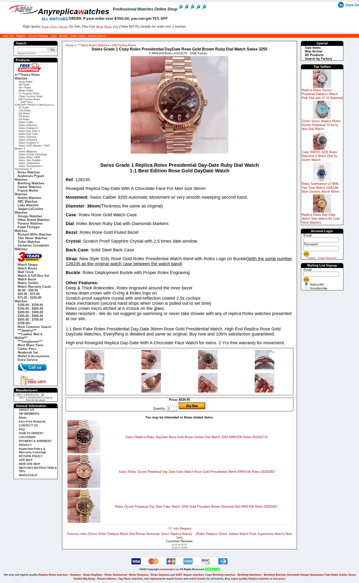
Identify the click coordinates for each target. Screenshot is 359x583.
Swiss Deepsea (28, 139)
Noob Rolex (25, 81)
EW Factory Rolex (124, 45)
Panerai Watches (30, 223)
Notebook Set (28, 352)
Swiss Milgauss (28, 151)
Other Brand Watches (34, 220)
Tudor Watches (29, 242)
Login (53, 35)
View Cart (8, 35)
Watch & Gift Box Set (33, 275)
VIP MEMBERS (29, 413)
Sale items (313, 47)
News (23, 417)
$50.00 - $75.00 (29, 294)
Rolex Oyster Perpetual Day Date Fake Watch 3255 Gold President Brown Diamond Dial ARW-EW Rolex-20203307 (196, 506)
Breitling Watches (31, 183)
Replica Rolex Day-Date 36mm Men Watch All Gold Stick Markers (320, 218)
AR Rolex (24, 84)
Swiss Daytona (27, 136)
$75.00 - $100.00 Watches (28, 299)
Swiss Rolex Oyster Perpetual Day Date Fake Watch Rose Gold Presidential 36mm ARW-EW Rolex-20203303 (197, 472)
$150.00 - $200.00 (30, 308)
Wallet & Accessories (33, 356)
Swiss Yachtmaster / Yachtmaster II (29, 167)
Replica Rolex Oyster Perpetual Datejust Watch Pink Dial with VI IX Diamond (322, 94)
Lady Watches (28, 205)
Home (70, 45)
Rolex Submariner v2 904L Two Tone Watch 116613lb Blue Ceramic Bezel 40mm (320, 187)
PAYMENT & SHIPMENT (35, 441)
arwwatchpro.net (169, 569)
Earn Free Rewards (32, 421)
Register (21, 35)
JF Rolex (24, 107)
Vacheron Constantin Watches (32, 247)
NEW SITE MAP (29, 464)
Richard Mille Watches (34, 234)
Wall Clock (26, 272)
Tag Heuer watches (130, 578)
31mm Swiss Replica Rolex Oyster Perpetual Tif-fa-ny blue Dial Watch (321, 125)
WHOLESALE (28, 475)
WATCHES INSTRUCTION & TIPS (38, 469)
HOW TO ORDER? (31, 433)
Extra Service (28, 360)
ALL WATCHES (55, 19)
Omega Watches (30, 216)
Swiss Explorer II (29, 142)
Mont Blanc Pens (30, 345)
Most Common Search (34, 327)
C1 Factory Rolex (29, 93)
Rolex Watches (29, 172)
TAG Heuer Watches (32, 238)
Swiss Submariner (29, 163)
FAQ (22, 429)
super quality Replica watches (250, 578)
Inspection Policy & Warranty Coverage (32, 450)
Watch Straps (28, 265)
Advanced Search (27, 53)
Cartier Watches (29, 187)
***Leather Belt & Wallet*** (28, 336)
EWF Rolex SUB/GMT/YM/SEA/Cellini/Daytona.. (35, 103)
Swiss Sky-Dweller (30, 160)
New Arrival (313, 51)
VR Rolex (24, 116)
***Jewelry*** (27, 330)
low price (279, 578)
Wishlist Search (97, 35)
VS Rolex (24, 119)
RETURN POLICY (31, 456)
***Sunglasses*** (30, 341)
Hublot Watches (29, 198)
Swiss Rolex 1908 (29, 157)
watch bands (197, 578)
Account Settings (38, 35)
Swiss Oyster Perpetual (33, 154)
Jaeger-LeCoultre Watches (29, 210)
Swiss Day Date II (29, 130)
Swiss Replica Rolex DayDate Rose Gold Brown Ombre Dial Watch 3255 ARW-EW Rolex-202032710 (197, 437)
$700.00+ (24, 323)
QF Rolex (24, 113)
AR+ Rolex (25, 87)
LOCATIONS (27, 437)
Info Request (182, 528)
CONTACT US (28, 425)
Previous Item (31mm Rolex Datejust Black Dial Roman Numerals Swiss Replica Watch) (129, 534)
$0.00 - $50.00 (28, 290)
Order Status (77, 35)
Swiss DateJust (28, 125)
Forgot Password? (327, 258)
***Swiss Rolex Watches (92, 45)
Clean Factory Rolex (31, 96)
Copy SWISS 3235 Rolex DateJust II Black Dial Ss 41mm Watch (320, 156)
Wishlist (63, 35)
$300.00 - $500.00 (30, 316)
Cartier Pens (27, 349)
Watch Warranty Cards (34, 286)
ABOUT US (26, 410)
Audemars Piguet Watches (29, 177)
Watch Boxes (27, 268)
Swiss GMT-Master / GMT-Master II (33, 147)
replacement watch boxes (166, 578)
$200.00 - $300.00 (30, 312)
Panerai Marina (106, 578)
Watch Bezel (27, 279)
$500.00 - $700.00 (30, 319)
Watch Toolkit (28, 283)
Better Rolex (26, 90)
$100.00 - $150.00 (30, 305)
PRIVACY (25, 445)
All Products (314, 55)
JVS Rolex (25, 110)
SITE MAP (25, 460)
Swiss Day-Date (28, 133)
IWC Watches (27, 201)
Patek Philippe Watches (27, 229)
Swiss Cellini (26, 122)
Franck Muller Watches (26, 192)
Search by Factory (318, 58)
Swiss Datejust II (28, 128)
